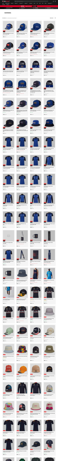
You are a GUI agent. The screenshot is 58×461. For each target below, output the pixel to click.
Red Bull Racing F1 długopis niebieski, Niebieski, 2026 (48, 243)
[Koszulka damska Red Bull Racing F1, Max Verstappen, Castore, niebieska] (49, 425)
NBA (39, 3)
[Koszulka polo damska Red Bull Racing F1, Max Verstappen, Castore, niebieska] (8, 444)
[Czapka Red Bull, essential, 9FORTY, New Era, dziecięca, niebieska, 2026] (35, 45)
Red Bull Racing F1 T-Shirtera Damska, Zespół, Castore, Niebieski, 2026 (49, 224)
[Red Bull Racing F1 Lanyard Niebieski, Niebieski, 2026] (22, 254)
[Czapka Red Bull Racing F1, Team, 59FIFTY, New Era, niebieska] (22, 330)
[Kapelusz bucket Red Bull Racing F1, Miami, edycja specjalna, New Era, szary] (49, 311)
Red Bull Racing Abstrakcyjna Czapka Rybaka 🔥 (22, 356)
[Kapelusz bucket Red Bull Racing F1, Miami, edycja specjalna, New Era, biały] (35, 406)
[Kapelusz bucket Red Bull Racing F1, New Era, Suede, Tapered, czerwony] (49, 349)
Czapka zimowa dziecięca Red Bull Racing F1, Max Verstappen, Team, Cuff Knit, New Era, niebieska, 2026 (49, 72)
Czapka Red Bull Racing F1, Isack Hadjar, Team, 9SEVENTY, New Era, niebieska (8, 110)
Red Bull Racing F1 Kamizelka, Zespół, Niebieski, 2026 (48, 186)
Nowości (12, 3)
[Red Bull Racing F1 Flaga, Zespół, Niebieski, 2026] (35, 254)
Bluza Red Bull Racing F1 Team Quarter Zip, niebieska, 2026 (8, 205)
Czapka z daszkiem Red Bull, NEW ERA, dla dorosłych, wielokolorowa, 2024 (8, 413)
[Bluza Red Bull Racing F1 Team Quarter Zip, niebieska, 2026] (8, 198)
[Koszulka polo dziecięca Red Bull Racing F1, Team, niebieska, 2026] (35, 179)
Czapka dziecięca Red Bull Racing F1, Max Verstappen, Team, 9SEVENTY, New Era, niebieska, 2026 (21, 91)
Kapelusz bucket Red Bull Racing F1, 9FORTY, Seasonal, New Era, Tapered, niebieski (22, 280)
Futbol (45, 3)
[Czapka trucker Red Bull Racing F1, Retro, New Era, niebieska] (35, 330)
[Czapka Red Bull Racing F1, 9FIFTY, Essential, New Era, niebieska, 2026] (49, 45)
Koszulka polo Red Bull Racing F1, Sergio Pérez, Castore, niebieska (35, 432)
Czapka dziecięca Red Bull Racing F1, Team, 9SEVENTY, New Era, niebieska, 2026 (49, 110)
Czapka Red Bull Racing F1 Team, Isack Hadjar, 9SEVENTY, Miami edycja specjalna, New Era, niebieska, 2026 (22, 111)
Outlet (3, 3)
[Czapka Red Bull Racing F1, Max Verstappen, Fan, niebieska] (35, 444)
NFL (37, 3)
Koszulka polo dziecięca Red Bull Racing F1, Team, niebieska (8, 319)
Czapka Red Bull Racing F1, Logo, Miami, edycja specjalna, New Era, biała (49, 413)
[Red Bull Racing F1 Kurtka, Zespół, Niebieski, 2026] (35, 198)
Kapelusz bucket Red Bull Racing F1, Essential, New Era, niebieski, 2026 (35, 130)
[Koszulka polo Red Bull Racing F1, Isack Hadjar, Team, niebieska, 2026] (8, 179)
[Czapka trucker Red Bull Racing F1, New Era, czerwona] (8, 369)
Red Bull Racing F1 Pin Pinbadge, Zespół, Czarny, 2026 (8, 243)
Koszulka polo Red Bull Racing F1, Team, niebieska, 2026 (21, 224)
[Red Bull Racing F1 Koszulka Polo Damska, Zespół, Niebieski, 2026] (35, 217)
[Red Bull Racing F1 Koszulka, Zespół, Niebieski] (35, 292)
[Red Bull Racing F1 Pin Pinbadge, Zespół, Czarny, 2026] (8, 235)
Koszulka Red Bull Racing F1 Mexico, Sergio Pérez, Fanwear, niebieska (49, 451)
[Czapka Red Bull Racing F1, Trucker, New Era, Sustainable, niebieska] (49, 369)
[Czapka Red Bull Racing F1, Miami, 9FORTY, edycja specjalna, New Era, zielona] (8, 330)
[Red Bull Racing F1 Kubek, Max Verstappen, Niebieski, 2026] (35, 235)
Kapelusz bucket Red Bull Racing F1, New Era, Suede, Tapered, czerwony (49, 356)
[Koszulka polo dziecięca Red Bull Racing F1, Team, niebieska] (8, 311)
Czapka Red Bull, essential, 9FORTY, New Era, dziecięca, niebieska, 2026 (35, 52)
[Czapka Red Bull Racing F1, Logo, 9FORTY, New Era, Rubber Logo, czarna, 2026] (8, 45)
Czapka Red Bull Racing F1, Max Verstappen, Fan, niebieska (35, 451)
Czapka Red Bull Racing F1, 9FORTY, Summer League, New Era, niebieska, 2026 (22, 33)
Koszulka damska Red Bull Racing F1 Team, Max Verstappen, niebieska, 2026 (8, 167)
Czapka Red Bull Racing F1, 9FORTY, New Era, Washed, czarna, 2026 (49, 33)
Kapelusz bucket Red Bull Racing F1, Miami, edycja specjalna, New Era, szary (49, 319)
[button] (55, 1)
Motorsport (30, 3)
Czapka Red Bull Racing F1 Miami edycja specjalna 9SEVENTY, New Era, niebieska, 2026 (22, 130)
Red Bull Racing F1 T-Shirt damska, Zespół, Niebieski (22, 319)
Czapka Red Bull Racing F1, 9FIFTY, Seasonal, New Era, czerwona (35, 376)
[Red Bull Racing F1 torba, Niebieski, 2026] (22, 235)
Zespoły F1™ (16, 3)
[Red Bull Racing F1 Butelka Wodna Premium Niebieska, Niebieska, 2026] (49, 254)
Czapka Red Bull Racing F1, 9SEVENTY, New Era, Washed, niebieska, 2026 (35, 33)
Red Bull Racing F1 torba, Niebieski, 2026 (21, 242)
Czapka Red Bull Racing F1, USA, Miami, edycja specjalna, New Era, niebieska (22, 413)
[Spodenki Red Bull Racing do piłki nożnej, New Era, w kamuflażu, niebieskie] (8, 292)
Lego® (34, 3)
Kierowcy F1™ (21, 3)
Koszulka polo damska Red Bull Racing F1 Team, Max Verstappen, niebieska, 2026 (22, 186)
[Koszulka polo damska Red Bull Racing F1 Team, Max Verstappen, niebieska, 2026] (22, 179)
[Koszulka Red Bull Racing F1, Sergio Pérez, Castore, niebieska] (8, 425)
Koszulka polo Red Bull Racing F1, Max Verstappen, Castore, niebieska (21, 432)
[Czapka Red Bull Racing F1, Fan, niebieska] (22, 444)
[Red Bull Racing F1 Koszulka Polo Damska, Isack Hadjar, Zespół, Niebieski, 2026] (35, 141)
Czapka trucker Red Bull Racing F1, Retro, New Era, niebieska (35, 337)
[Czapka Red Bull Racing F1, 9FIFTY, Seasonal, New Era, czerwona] (35, 369)
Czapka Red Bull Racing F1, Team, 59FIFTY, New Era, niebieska (22, 337)
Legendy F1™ (26, 3)
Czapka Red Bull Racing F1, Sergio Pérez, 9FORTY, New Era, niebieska (8, 395)
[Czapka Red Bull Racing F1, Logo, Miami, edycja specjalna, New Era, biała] (49, 406)
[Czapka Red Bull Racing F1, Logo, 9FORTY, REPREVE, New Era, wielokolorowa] (22, 292)
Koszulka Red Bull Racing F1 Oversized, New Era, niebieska (49, 280)
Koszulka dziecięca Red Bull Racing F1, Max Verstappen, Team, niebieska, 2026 (22, 149)
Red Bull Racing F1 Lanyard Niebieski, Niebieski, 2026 (21, 261)
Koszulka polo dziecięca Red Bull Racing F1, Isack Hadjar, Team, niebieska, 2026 (22, 167)
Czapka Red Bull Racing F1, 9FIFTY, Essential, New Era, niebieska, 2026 (49, 52)
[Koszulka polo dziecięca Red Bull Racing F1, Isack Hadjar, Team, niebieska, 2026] (22, 160)
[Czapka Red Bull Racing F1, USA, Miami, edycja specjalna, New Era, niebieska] (22, 406)
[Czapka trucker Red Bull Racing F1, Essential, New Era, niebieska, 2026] (8, 26)
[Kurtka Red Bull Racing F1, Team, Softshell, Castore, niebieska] (35, 388)
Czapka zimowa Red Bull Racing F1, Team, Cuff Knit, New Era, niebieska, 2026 (22, 71)
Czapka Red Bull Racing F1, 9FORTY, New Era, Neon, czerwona (22, 376)
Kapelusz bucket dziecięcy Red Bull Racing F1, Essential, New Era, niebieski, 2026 (49, 130)
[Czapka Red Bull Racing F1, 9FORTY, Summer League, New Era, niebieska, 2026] (22, 26)
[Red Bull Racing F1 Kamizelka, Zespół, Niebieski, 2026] (49, 179)
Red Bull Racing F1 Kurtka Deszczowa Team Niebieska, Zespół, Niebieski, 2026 (49, 205)
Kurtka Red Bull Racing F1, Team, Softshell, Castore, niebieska (35, 395)
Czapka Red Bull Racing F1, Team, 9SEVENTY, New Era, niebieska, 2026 (35, 110)
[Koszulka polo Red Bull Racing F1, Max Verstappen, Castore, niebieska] (22, 425)
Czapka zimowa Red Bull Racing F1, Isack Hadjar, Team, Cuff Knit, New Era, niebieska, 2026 (49, 91)
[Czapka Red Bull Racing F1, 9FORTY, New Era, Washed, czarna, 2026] (49, 26)
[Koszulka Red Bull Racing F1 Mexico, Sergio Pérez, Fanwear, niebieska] (49, 444)
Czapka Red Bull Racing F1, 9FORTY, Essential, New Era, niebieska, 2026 (22, 52)
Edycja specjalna (7, 3)
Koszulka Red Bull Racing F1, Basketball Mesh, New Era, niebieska (35, 280)
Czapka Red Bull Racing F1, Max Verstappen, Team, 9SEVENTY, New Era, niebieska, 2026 (8, 91)
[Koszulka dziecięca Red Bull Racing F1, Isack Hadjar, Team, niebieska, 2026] (8, 254)
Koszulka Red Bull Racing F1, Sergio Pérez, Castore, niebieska (8, 432)
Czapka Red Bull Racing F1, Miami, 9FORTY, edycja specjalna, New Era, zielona (8, 337)
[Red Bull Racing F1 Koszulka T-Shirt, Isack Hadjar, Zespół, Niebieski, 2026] (49, 141)
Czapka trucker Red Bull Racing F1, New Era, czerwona (8, 376)
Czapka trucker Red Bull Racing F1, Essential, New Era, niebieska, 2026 (8, 33)
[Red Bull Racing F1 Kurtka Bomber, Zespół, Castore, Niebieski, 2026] (49, 160)
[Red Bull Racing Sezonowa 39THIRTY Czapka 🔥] (49, 330)
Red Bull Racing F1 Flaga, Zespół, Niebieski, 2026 (35, 261)
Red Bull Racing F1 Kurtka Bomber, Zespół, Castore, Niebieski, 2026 (49, 167)
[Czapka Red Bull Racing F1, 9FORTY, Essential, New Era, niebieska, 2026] (22, 45)
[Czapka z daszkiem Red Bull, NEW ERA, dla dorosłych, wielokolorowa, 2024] (8, 406)
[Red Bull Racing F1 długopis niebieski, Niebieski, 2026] (49, 235)
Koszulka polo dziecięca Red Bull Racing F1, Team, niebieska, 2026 (35, 186)
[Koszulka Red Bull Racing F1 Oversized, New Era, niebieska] (49, 273)
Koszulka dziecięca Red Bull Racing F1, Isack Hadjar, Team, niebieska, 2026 (8, 261)
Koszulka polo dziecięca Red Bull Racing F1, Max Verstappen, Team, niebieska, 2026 (35, 167)
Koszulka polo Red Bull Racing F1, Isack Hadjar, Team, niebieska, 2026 (8, 186)
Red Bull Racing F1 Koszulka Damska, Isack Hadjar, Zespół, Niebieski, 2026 (8, 149)
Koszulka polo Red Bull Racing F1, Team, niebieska (48, 299)
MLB (42, 3)
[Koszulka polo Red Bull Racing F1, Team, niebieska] (49, 292)
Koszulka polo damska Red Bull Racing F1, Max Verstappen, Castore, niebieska (8, 451)
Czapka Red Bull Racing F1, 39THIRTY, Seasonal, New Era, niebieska (34, 356)
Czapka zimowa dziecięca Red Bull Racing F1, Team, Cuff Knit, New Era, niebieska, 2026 (8, 71)
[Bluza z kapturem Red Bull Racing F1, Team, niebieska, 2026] (22, 198)
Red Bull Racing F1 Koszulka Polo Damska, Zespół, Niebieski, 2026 (35, 224)
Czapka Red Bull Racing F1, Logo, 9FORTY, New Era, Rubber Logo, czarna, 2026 (8, 52)
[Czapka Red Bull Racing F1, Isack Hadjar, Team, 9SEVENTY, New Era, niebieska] (8, 103)
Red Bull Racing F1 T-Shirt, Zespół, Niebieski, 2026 (8, 224)
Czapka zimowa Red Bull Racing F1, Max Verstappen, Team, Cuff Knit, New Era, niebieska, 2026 (34, 72)
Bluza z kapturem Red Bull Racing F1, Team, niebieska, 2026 (22, 205)
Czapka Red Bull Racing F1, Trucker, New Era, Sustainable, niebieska (49, 376)
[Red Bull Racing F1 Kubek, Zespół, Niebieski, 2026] (8, 273)
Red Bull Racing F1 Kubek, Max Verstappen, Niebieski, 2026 (35, 243)
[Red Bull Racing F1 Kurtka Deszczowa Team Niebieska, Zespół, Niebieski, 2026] (49, 198)
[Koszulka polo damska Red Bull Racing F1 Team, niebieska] (35, 311)
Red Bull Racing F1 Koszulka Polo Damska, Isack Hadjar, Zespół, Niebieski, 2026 (35, 149)
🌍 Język (8, 4)
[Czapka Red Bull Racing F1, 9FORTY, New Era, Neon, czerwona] (22, 369)
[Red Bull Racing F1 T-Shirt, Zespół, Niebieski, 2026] (8, 217)
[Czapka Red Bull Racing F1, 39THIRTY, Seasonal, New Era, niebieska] (35, 349)
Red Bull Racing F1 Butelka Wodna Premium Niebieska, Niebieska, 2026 (49, 261)
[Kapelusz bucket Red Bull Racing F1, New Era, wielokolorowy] (8, 349)
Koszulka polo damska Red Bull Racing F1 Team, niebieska (35, 319)
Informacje (3, 4)
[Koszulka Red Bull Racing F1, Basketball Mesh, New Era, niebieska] (35, 273)
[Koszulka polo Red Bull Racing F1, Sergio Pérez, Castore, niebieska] (35, 425)
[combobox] (31, 1)
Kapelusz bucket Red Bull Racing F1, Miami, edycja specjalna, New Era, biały (35, 413)
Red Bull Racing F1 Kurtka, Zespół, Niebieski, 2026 (35, 205)
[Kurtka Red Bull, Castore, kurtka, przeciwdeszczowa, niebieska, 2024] (22, 388)
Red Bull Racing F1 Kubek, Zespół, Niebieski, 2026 (8, 280)
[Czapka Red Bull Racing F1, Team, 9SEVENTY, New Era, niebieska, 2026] (35, 103)
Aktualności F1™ (50, 3)
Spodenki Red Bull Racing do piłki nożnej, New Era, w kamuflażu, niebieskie (8, 299)
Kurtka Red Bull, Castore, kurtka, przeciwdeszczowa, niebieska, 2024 (21, 395)
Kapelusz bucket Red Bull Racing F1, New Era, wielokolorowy (8, 356)
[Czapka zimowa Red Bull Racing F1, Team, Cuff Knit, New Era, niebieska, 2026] (22, 64)
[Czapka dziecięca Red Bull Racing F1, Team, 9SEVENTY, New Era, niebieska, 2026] (49, 103)
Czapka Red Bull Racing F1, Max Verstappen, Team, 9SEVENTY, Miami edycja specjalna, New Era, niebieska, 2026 (35, 91)
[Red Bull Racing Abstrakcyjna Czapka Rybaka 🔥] (22, 349)
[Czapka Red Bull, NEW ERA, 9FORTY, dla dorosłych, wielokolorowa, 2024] (49, 388)
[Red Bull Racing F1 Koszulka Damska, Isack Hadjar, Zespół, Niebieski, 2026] (8, 141)
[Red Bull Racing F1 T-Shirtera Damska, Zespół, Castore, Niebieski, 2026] (49, 217)
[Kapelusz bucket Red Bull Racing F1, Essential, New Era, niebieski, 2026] (35, 123)
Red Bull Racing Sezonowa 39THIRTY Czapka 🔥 (49, 337)
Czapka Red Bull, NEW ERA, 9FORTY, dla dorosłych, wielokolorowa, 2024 (48, 395)
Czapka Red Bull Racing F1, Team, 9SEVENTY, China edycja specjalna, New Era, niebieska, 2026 (8, 130)
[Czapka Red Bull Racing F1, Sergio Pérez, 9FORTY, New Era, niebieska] (8, 388)
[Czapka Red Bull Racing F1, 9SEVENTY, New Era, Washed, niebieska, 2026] (35, 26)
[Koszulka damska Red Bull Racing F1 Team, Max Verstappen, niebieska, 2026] (8, 160)
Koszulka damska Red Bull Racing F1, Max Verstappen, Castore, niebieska (49, 432)
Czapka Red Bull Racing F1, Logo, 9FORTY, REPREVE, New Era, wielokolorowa (21, 299)
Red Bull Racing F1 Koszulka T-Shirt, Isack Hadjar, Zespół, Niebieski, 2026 (49, 149)
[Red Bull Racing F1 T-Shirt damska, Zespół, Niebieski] (22, 311)
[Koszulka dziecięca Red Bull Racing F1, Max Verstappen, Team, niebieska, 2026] (22, 141)
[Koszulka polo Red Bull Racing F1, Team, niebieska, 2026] (22, 217)
